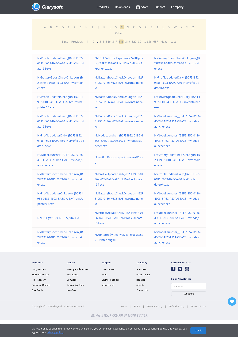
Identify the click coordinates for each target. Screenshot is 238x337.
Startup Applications (77, 269)
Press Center (143, 274)
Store (144, 7)
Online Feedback (110, 279)
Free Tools (37, 290)
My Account (108, 285)
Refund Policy (176, 306)
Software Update (41, 285)
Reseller (140, 279)
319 (127, 42)
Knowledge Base (76, 285)
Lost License (108, 269)
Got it (198, 330)
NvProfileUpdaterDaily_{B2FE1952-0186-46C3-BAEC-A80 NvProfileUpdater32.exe (60, 141)
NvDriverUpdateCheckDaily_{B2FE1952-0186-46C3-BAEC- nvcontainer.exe (177, 102)
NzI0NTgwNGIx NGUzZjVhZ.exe (58, 218)
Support (160, 7)
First (65, 42)
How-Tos (71, 290)
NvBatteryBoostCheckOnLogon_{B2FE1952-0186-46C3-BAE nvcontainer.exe (177, 63)
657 (155, 42)
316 (108, 42)
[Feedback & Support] (232, 301)
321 (140, 42)
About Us (141, 269)
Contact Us (142, 290)
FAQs (104, 274)
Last (173, 42)
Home (123, 306)
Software (71, 279)
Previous (77, 42)
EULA (137, 306)
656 (149, 42)
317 (114, 42)
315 (101, 42)
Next (164, 42)
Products (103, 7)
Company (177, 7)
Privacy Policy (154, 306)
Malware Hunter (40, 274)
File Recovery (39, 279)
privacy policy (55, 332)
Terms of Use (198, 306)
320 (134, 42)
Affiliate (140, 285)
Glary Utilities (39, 269)
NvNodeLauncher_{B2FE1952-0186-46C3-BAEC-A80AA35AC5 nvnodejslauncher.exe (177, 121)
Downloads (122, 7)
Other (119, 33)
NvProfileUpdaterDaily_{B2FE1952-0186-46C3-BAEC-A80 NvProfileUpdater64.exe (60, 63)
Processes (72, 274)
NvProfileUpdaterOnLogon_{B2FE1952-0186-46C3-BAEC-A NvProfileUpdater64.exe (60, 102)
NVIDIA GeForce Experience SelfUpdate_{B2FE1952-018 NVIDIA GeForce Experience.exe (119, 63)
